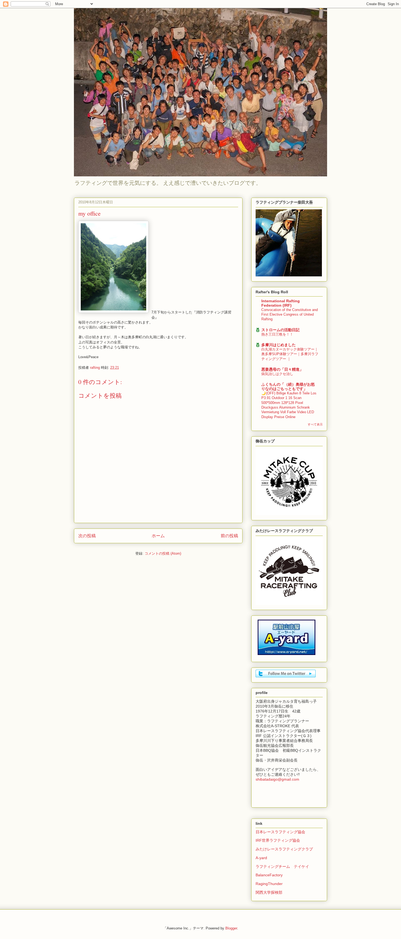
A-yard (261, 858)
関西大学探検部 (269, 892)
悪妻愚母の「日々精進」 (282, 369)
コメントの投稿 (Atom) (163, 553)
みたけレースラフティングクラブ (284, 849)
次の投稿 (87, 535)
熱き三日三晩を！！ (277, 334)
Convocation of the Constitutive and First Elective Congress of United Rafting (289, 314)
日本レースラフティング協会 (280, 832)
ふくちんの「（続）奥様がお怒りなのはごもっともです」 (288, 386)
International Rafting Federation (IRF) (280, 303)
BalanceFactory (269, 875)
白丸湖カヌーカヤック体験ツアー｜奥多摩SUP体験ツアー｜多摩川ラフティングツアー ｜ (289, 354)
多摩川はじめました (278, 345)
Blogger (231, 928)
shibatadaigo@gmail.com (277, 779)
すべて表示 (315, 424)
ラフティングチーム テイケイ (282, 866)
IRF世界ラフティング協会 (278, 840)
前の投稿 (229, 535)
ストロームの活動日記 (280, 330)
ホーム (158, 535)
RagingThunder (269, 883)
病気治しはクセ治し (277, 374)
